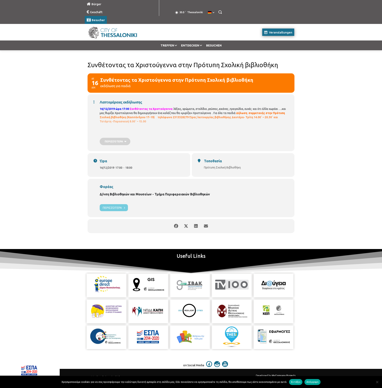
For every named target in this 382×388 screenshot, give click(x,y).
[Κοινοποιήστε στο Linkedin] (196, 226)
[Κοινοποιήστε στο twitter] (186, 226)
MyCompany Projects (283, 375)
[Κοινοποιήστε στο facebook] (176, 226)
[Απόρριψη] (377, 382)
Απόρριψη (312, 381)
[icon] (209, 365)
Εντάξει (295, 381)
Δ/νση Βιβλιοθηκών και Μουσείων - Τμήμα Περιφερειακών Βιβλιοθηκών (155, 194)
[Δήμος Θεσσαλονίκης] (116, 32)
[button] (220, 12)
